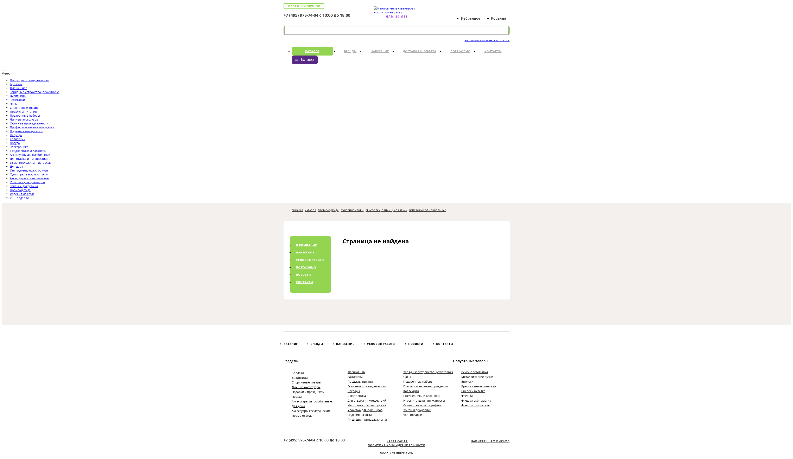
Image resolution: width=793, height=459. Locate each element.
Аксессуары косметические (29, 178)
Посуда (15, 143)
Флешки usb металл (475, 405)
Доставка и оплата (419, 51)
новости (303, 275)
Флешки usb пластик (476, 400)
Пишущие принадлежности (29, 80)
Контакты (493, 51)
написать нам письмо (490, 441)
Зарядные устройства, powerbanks (34, 92)
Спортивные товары (24, 108)
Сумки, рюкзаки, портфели (29, 174)
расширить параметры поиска (487, 40)
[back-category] (3, 70)
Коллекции (17, 139)
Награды (16, 135)
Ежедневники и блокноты (28, 151)
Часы (13, 104)
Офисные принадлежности (29, 123)
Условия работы (381, 344)
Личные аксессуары (24, 119)
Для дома (16, 166)
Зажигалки (17, 100)
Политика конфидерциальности (396, 445)
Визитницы (18, 96)
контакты (304, 282)
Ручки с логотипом (474, 372)
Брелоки (16, 84)
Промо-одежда (20, 190)
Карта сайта (397, 441)
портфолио (306, 267)
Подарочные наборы (25, 115)
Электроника (19, 147)
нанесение (305, 252)
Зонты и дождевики (24, 186)
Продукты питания (23, 112)
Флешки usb (18, 88)
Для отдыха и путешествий (29, 159)
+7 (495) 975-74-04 (301, 15)
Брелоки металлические (478, 386)
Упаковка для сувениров (27, 182)
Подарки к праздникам (26, 131)
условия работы (310, 260)
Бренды (350, 51)
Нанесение (380, 51)
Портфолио (460, 51)
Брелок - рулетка (473, 391)
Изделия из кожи (22, 194)
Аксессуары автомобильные (30, 155)
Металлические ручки (477, 377)
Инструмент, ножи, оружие (29, 170)
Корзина (498, 18)
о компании (307, 245)
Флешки (467, 396)
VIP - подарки (19, 198)
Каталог (312, 51)
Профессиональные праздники (32, 127)
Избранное (470, 18)
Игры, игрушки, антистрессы (30, 162)
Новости (415, 344)
